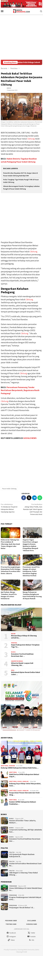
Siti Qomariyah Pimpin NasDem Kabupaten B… (21, 855)
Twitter (33, 933)
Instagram (12, 937)
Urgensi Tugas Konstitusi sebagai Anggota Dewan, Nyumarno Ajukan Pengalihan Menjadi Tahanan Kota (30, 545)
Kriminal (14, 643)
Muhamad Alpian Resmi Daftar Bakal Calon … (25, 673)
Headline (25, 781)
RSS (33, 940)
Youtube (32, 937)
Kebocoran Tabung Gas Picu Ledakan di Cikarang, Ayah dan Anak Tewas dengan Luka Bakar (10, 544)
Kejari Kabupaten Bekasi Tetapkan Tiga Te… (25, 646)
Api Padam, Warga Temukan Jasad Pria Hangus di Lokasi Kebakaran (9, 595)
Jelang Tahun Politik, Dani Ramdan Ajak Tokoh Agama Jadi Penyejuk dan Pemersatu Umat (32, 509)
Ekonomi (12, 766)
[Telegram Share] (34, 497)
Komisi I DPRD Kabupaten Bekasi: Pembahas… (22, 803)
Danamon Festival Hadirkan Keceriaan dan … (22, 655)
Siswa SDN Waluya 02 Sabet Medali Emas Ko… (25, 889)
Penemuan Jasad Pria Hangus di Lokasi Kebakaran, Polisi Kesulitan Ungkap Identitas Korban (31, 571)
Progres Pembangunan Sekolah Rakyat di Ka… (25, 898)
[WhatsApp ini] (39, 497)
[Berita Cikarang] (21, 11)
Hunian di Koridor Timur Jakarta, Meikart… (22, 822)
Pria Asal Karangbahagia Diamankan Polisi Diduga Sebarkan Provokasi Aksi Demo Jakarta (10, 570)
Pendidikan (13, 886)
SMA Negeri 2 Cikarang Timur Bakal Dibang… (23, 874)
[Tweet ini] (29, 497)
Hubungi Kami (31, 924)
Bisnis (13, 652)
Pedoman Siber (11, 921)
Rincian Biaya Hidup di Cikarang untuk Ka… (24, 637)
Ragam (13, 633)
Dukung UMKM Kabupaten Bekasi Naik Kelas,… (20, 768)
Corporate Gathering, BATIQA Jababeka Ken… (25, 831)
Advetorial (4, 766)
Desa (12, 670)
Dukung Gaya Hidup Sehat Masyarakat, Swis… (25, 785)
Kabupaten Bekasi (17, 661)
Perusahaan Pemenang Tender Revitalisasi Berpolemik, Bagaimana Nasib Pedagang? (20, 390)
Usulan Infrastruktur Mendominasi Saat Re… (25, 864)
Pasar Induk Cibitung (9, 489)
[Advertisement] (21, 37)
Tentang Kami (11, 924)
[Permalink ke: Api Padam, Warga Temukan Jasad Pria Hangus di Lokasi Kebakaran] (10, 585)
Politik (11, 852)
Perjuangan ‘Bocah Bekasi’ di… (22, 907)
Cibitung (31, 138)
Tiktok (13, 940)
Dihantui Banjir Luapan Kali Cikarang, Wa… (22, 664)
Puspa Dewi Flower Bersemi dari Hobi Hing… (24, 794)
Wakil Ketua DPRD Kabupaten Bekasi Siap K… (24, 775)
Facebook (12, 933)
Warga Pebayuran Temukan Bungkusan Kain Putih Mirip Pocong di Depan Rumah (32, 595)
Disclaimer (31, 921)
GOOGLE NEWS (30, 438)
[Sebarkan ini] (23, 497)
